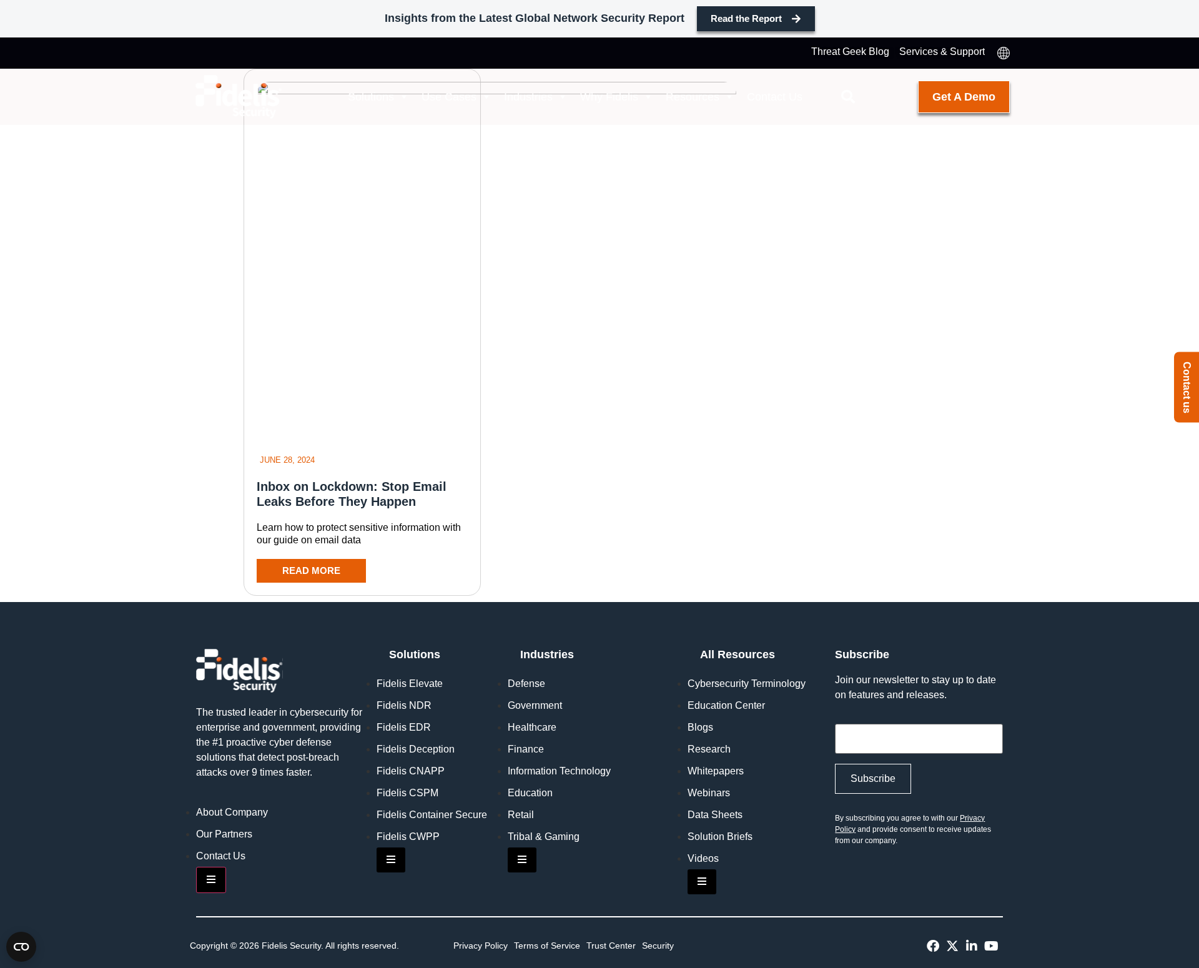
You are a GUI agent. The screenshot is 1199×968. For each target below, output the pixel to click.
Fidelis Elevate (410, 683)
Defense (526, 683)
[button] (848, 96)
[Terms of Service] (547, 945)
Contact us (1187, 387)
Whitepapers (716, 771)
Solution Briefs (720, 836)
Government (535, 705)
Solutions (371, 97)
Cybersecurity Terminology (747, 683)
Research (709, 749)
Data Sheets (715, 814)
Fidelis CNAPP (411, 771)
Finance (526, 749)
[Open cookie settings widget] (21, 947)
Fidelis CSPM (407, 793)
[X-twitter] (952, 946)
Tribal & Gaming (544, 836)
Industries (528, 97)
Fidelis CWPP (408, 836)
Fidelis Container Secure (432, 814)
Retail (521, 814)
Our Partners (224, 834)
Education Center (726, 705)
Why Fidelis (609, 97)
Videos (703, 858)
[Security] (658, 945)
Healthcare (532, 727)
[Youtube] (991, 946)
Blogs (700, 727)
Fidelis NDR (404, 705)
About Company (232, 812)
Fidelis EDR (404, 727)
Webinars (709, 793)
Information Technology (559, 771)
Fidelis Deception (416, 749)
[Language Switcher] (1003, 53)
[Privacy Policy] (480, 945)
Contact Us (774, 97)
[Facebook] (933, 946)
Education (530, 793)
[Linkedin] (971, 946)
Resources (692, 97)
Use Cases (449, 97)
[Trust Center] (611, 945)
